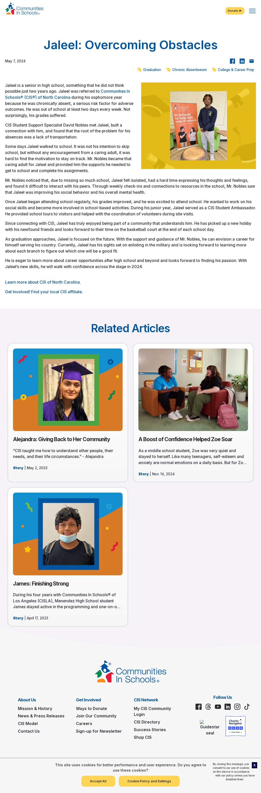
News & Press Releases (41, 716)
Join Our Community (96, 716)
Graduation (151, 70)
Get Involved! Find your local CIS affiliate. (44, 291)
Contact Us (29, 731)
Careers (84, 723)
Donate (233, 10)
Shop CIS (143, 737)
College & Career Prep (235, 70)
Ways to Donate (91, 708)
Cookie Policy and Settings (149, 781)
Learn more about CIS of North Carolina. (43, 282)
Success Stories (150, 729)
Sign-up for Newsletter (99, 731)
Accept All (98, 781)
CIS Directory (147, 722)
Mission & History (35, 708)
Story (18, 468)
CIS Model (28, 723)
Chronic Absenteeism (189, 70)
